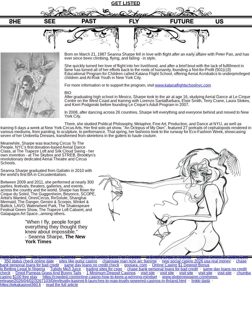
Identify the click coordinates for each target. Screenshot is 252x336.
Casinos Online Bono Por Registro (111, 257)
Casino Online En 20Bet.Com (222, 257)
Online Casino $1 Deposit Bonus (180, 265)
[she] (25, 21)
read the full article (62, 285)
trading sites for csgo (104, 269)
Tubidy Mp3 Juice (65, 269)
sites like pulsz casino (78, 261)
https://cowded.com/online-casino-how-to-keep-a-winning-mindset (100, 277)
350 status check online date (29, 261)
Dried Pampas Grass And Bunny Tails (48, 273)
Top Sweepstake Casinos (53, 257)
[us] (210, 21)
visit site (148, 273)
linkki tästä (200, 281)
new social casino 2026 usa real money (196, 261)
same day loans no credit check (91, 265)
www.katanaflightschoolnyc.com (183, 85)
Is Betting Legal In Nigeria (168, 257)
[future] (173, 21)
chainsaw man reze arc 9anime (129, 261)
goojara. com (135, 265)
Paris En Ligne (13, 257)
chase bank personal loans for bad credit (162, 269)
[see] (62, 21)
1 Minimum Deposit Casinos (111, 273)
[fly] (136, 21)
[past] (99, 21)
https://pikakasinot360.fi (20, 285)
